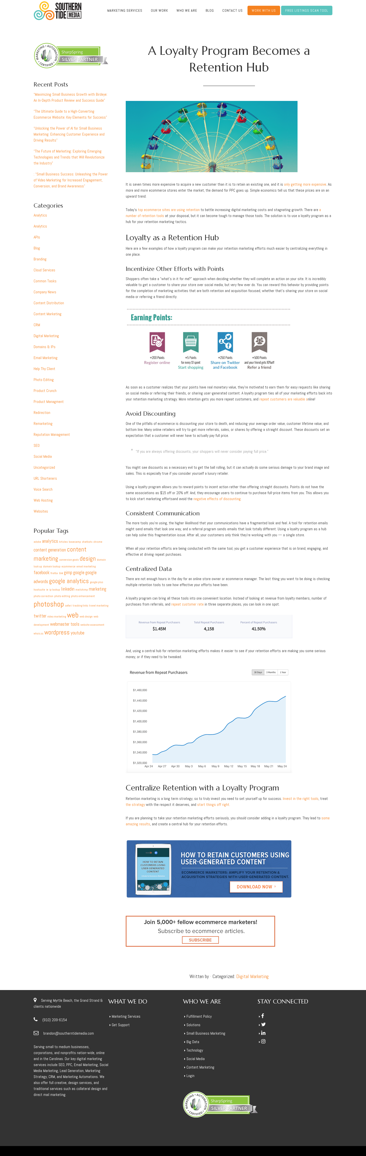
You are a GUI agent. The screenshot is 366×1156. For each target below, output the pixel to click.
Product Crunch (45, 390)
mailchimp (81, 589)
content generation (50, 550)
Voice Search (43, 489)
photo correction (43, 596)
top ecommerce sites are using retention (169, 209)
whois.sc (38, 633)
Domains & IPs (45, 346)
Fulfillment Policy (199, 1016)
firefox (54, 573)
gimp (68, 572)
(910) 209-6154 (54, 1019)
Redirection (42, 412)
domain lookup (52, 566)
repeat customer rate (187, 604)
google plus (96, 582)
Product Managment (49, 401)
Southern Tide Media (57, 10)
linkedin (67, 589)
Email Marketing (46, 357)
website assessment (92, 624)
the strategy (135, 804)
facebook (42, 572)
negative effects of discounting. (217, 498)
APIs (37, 237)
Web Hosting (43, 500)
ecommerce (68, 566)
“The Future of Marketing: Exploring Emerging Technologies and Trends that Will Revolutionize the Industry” (69, 157)
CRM (37, 324)
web (73, 615)
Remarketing (43, 423)
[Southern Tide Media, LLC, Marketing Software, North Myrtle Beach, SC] (276, 1066)
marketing (97, 589)
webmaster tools (64, 624)
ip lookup (54, 589)
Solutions (193, 1024)
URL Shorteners (45, 478)
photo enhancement (83, 596)
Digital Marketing (252, 976)
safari (68, 605)
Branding (40, 259)
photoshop (49, 604)
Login (190, 1075)
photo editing (62, 596)
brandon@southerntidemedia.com (68, 1033)
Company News (45, 292)
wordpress (57, 632)
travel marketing (98, 605)
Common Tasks (45, 281)
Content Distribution (49, 303)
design (88, 558)
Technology (194, 1050)
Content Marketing (47, 313)
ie (47, 589)
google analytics (69, 581)
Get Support (121, 1024)
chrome (97, 541)
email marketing (86, 566)
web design (86, 616)
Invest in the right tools (300, 798)
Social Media (43, 456)
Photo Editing (44, 379)
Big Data (192, 1041)
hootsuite (39, 589)
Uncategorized (44, 467)
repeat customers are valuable (283, 399)
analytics (50, 541)
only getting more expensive (305, 184)
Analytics (40, 215)
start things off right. (213, 804)
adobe (37, 541)
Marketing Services (126, 1016)
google (78, 572)
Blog (37, 248)
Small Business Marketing (205, 1033)
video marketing (56, 616)
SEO (37, 445)
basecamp (75, 541)
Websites (41, 511)
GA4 (61, 573)
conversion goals (69, 559)
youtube (77, 633)
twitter (40, 616)
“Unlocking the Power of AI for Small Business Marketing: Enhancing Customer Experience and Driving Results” (69, 134)
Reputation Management (52, 434)
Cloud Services (44, 270)
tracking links (80, 605)
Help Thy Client (44, 368)
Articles (63, 541)
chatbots (87, 541)
